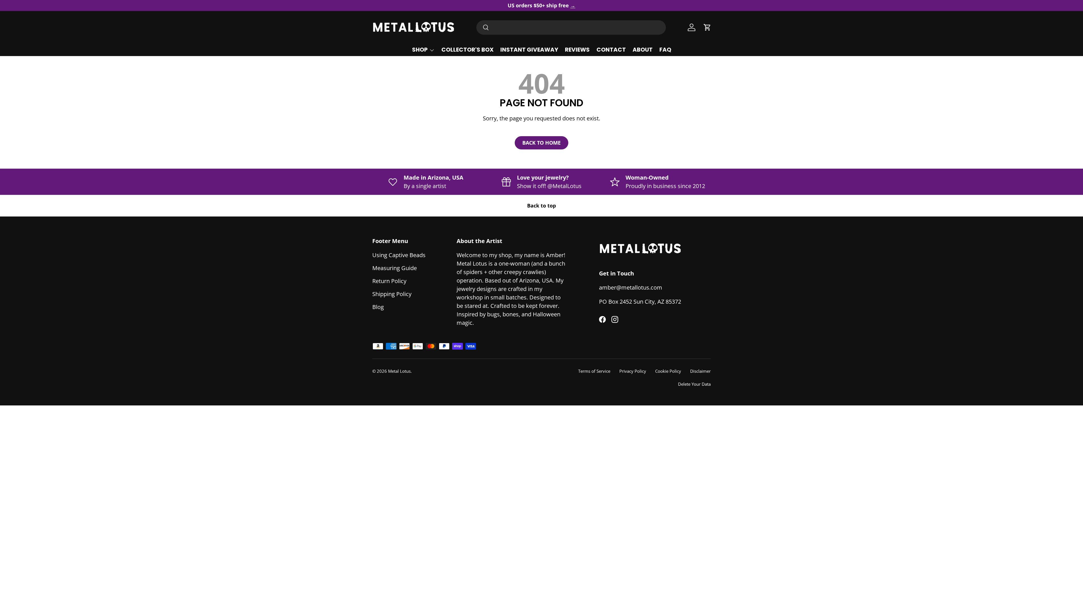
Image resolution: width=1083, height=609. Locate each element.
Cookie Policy (668, 371)
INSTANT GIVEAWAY (529, 50)
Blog (378, 307)
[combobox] (571, 27)
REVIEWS (577, 50)
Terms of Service (594, 371)
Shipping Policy (391, 294)
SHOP (420, 50)
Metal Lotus (399, 371)
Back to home (541, 142)
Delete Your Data (694, 384)
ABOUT (643, 50)
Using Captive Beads (399, 255)
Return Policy (389, 281)
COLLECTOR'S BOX (467, 50)
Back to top (541, 205)
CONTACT (611, 50)
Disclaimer (700, 371)
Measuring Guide (394, 268)
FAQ (665, 50)
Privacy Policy (632, 371)
